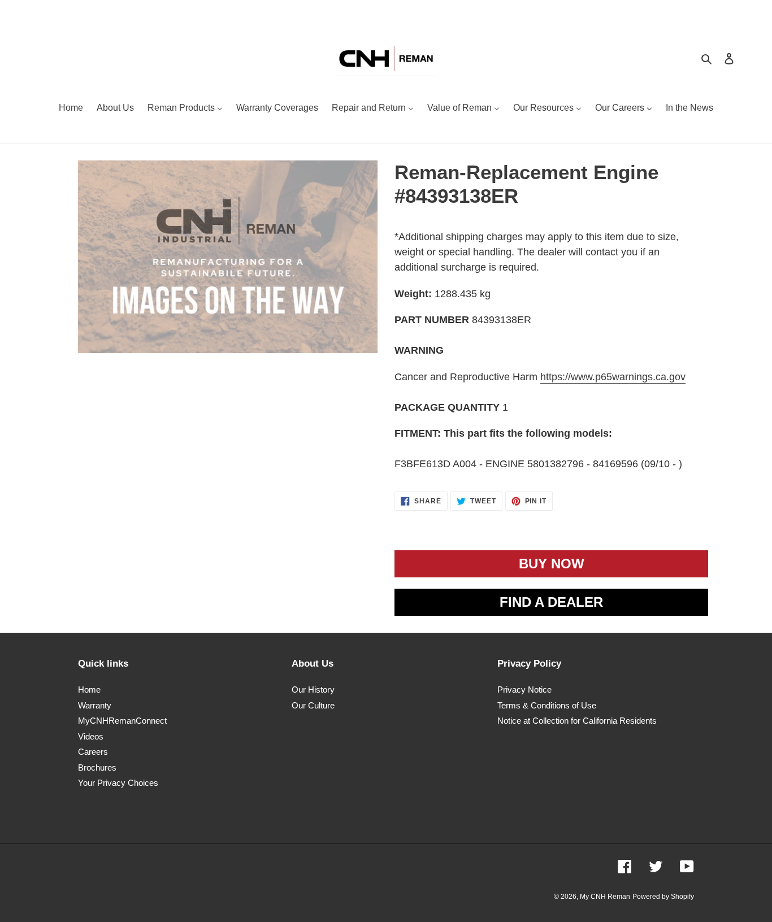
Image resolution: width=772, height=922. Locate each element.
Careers (93, 751)
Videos (90, 736)
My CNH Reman (605, 897)
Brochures (97, 767)
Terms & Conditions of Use (546, 705)
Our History (313, 689)
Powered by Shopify (663, 897)
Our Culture (313, 705)
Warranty (94, 705)
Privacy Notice (524, 689)
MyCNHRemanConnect (122, 720)
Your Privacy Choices (118, 783)
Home (89, 689)
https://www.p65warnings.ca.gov (613, 376)
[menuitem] (71, 109)
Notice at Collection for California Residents (577, 720)
